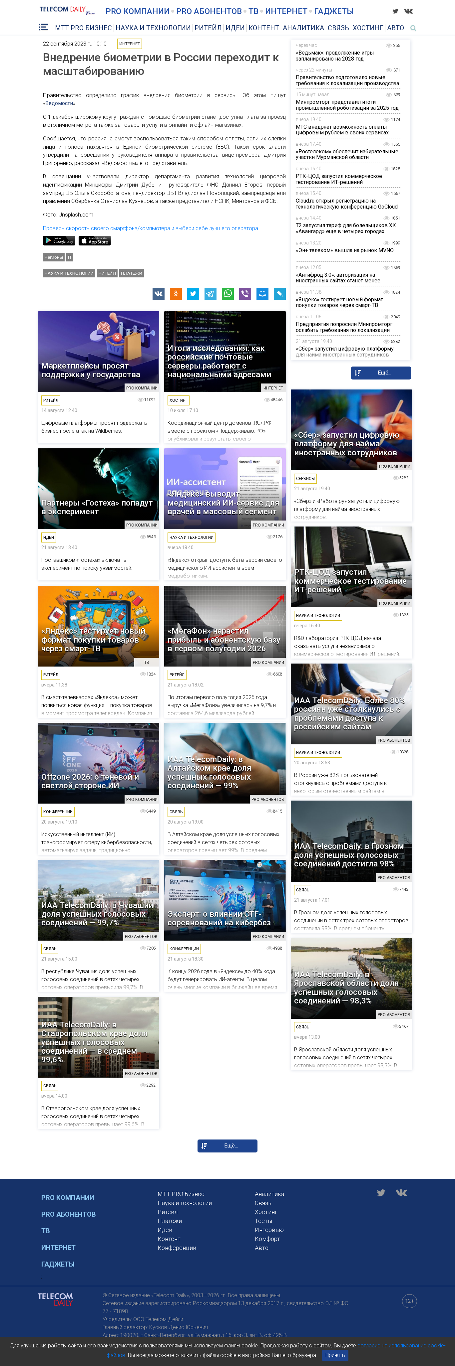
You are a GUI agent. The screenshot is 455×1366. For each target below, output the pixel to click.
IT (70, 257)
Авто (395, 28)
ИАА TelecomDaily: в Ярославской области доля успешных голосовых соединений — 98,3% (346, 987)
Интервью (269, 1229)
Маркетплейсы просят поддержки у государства (90, 370)
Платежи (131, 273)
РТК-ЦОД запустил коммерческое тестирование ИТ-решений (339, 179)
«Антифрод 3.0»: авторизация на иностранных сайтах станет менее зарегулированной (338, 281)
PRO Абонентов (209, 11)
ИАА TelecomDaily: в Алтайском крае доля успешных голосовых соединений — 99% (209, 772)
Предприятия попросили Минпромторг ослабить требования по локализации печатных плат (344, 330)
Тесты (263, 1220)
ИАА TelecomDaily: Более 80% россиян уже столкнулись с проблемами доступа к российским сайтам (349, 713)
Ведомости (59, 103)
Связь (338, 28)
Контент (263, 28)
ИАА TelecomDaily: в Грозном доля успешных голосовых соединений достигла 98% (349, 855)
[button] (159, 294)
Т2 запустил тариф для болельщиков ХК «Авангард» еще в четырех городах (346, 228)
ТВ (253, 11)
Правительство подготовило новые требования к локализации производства (347, 80)
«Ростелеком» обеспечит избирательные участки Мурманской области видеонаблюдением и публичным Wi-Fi (347, 157)
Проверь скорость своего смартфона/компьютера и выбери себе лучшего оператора (150, 228)
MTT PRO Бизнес (83, 28)
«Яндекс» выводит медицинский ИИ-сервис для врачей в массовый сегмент (223, 503)
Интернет (286, 11)
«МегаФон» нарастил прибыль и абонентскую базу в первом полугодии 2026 (224, 640)
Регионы (54, 257)
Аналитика (303, 28)
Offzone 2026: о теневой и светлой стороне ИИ (90, 781)
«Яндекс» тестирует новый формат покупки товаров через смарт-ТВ (339, 302)
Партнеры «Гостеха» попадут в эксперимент (97, 507)
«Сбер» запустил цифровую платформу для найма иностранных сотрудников (345, 352)
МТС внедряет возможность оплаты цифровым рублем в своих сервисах (342, 130)
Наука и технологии (153, 28)
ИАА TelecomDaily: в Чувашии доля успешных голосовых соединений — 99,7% (97, 914)
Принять (335, 1355)
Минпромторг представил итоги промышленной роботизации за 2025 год (347, 105)
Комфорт (267, 1238)
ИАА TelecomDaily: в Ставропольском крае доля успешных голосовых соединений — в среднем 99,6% (94, 1042)
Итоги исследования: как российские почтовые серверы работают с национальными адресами (219, 361)
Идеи (235, 28)
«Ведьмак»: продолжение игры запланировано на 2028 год (335, 56)
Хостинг (368, 28)
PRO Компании (138, 11)
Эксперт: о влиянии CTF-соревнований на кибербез (219, 918)
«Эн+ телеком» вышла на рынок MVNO (345, 250)
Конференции (177, 1247)
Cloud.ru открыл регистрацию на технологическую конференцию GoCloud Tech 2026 (347, 207)
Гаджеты (334, 11)
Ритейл (208, 28)
